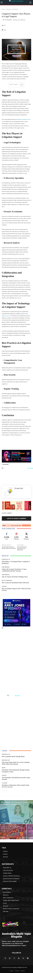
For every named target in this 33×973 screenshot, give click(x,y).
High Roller (6, 760)
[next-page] (6, 594)
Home (3, 9)
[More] (23, 34)
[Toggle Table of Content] (21, 84)
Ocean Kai (9, 19)
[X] (23, 958)
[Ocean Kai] (3, 20)
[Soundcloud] (19, 958)
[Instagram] (10, 958)
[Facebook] (5, 958)
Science (4, 586)
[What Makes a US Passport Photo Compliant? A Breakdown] (16, 812)
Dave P (2, 837)
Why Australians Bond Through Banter (13, 756)
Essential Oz (6, 559)
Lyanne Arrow (4, 822)
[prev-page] (3, 594)
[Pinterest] (14, 958)
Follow (16, 533)
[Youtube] (28, 958)
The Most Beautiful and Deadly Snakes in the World (9, 547)
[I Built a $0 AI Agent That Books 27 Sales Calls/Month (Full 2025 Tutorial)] (13, 831)
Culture (4, 783)
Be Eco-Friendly (7, 580)
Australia (8, 9)
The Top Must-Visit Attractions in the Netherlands (22, 548)
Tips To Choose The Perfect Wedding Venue (15, 577)
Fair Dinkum (15, 9)
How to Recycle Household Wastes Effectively (15, 582)
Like (7, 533)
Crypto (4, 775)
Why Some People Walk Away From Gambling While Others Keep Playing (15, 763)
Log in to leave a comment (16, 518)
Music (4, 767)
